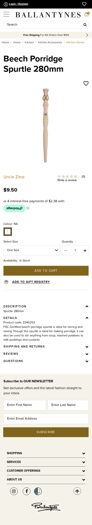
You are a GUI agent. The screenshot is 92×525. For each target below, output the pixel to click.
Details (10, 318)
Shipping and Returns (24, 346)
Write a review (67, 180)
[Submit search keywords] (85, 24)
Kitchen (29, 42)
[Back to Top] (77, 491)
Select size (10, 241)
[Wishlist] (86, 84)
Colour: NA (10, 224)
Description (15, 306)
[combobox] (46, 24)
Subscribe (46, 432)
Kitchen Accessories (50, 42)
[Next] (87, 35)
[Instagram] (14, 491)
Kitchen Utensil (75, 42)
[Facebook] (26, 491)
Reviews (10, 354)
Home (5, 42)
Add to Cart (46, 270)
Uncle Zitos (14, 177)
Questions (13, 361)
